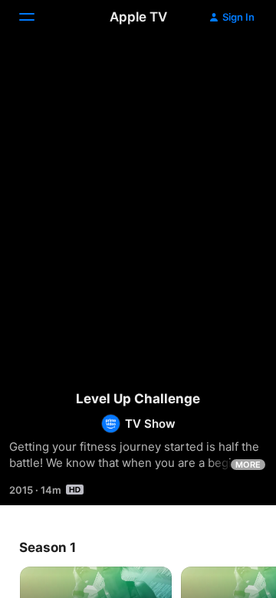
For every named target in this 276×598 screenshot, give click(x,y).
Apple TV (138, 17)
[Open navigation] (36, 17)
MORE (248, 464)
